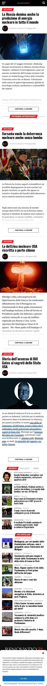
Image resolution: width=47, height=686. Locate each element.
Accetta (23, 679)
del (27, 441)
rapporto (33, 441)
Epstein (11, 444)
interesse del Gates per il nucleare (22, 433)
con (39, 441)
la (16, 441)
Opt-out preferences (10, 683)
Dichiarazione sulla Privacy (28, 683)
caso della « (35, 422)
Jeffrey (5, 444)
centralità (21, 441)
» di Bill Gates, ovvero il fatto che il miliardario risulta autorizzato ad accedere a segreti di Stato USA (22, 428)
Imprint (40, 683)
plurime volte (27, 438)
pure (4, 441)
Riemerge (39, 438)
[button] (43, 653)
